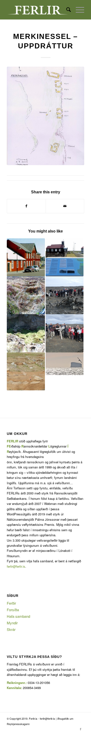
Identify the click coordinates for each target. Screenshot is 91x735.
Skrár (11, 629)
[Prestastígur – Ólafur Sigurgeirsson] (64, 295)
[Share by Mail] (65, 206)
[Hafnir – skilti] (64, 257)
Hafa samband (18, 616)
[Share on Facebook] (26, 206)
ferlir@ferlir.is (16, 566)
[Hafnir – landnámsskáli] (26, 371)
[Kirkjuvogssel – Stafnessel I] (26, 295)
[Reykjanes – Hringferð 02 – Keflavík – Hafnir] (26, 257)
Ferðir (11, 603)
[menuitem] (66, 9)
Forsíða (13, 609)
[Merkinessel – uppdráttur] (45, 116)
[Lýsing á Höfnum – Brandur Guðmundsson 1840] (64, 363)
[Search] (66, 9)
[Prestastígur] (64, 333)
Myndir (12, 622)
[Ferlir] (38, 9)
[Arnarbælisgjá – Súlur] (26, 333)
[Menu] (77, 9)
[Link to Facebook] (80, 729)
